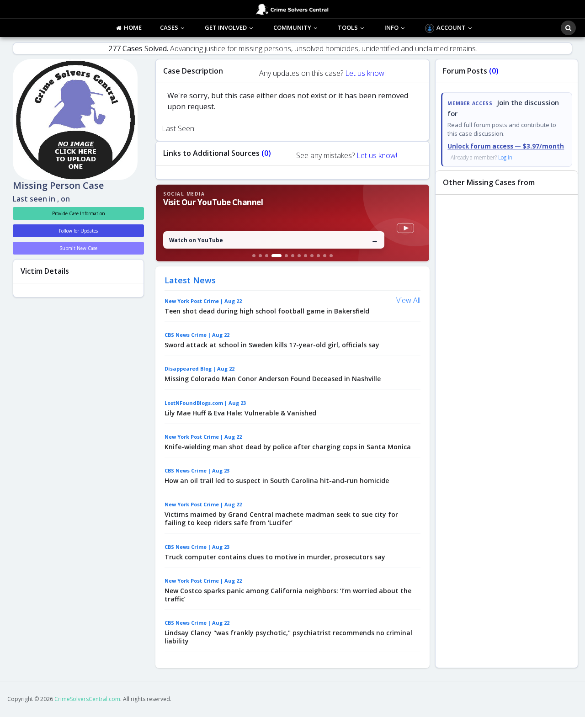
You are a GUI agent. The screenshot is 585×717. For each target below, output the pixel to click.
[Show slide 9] (312, 255)
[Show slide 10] (318, 255)
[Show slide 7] (299, 255)
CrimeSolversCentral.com (87, 699)
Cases (169, 27)
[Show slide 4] (276, 255)
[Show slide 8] (305, 255)
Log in (505, 157)
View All (408, 300)
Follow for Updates (78, 231)
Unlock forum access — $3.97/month (505, 146)
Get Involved (226, 27)
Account (451, 27)
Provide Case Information (78, 213)
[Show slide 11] (324, 255)
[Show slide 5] (286, 255)
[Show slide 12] (331, 255)
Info (391, 27)
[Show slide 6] (292, 255)
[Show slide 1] (253, 255)
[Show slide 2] (260, 255)
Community (292, 27)
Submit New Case (78, 248)
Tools (348, 27)
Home (133, 27)
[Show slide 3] (266, 255)
